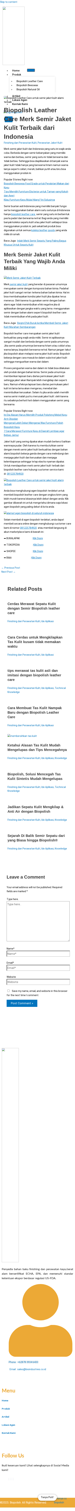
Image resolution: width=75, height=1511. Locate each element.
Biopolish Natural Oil (28, 89)
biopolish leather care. (23, 214)
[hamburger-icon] (31, 70)
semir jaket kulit (18, 284)
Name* (10, 948)
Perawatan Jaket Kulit (50, 142)
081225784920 (15, 473)
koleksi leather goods (43, 230)
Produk (16, 74)
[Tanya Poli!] (63, 1499)
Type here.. (13, 899)
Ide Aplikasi (47, 621)
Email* (10, 962)
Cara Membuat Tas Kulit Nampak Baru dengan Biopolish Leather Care (35, 712)
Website (11, 976)
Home (16, 70)
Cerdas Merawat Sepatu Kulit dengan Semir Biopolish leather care (34, 608)
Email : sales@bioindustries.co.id (28, 1369)
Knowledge (61, 758)
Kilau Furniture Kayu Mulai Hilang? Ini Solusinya (29, 199)
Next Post (8, 571)
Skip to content (8, 2)
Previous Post (10, 567)
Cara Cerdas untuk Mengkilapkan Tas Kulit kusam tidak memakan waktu (35, 641)
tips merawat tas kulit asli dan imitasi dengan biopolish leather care (34, 675)
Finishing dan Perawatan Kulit (20, 142)
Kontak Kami (9, 1433)
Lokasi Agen (8, 1425)
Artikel (5, 1416)
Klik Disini (38, 538)
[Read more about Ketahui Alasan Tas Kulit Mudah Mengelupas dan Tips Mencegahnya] (22, 736)
